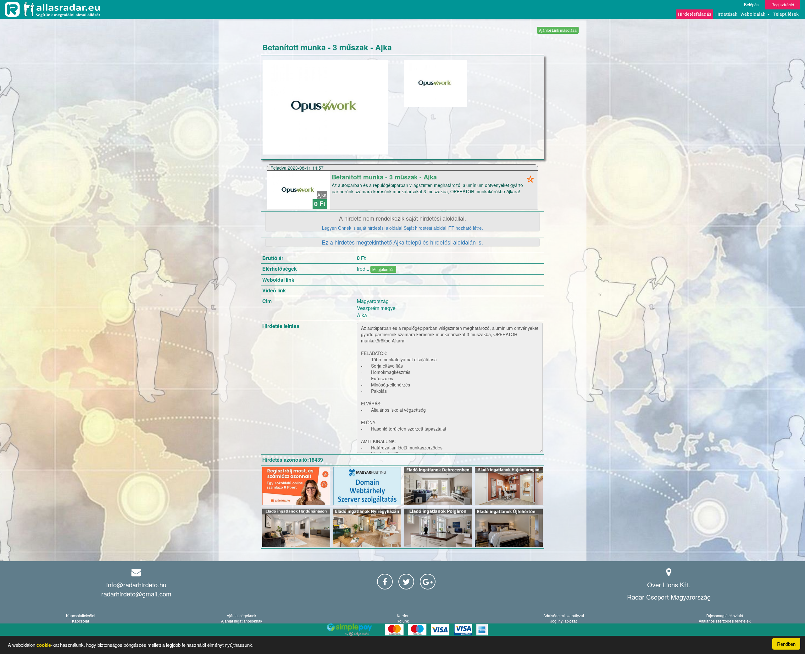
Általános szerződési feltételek (725, 620)
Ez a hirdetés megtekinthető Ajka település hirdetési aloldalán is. (402, 242)
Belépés (751, 5)
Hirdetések (725, 14)
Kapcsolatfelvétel (80, 615)
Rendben (786, 643)
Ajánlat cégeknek (241, 615)
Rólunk (403, 620)
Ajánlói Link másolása (558, 30)
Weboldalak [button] (754, 14)
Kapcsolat (80, 620)
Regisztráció (782, 5)
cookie (43, 644)
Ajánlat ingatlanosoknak (241, 620)
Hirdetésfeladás (694, 14)
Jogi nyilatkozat (563, 620)
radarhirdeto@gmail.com (136, 593)
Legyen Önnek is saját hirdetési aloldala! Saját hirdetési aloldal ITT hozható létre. (402, 228)
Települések (786, 14)
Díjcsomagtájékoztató (724, 615)
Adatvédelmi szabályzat (563, 615)
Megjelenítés (383, 269)
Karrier (402, 615)
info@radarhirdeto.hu (136, 584)
